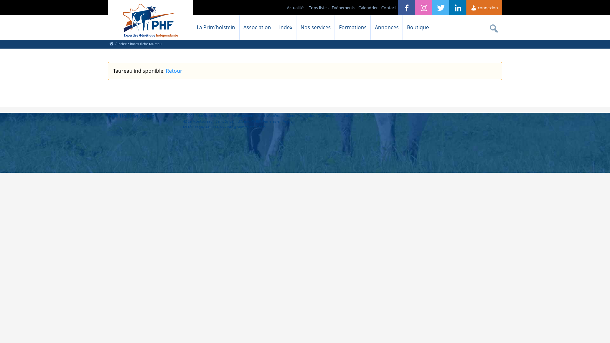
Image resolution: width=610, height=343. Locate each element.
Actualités (296, 7)
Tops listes (319, 7)
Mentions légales (301, 115)
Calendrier (368, 7)
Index (285, 27)
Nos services (316, 27)
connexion (487, 7)
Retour (174, 70)
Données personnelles (336, 115)
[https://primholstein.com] (111, 43)
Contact (388, 7)
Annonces (387, 27)
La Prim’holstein (216, 27)
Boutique (418, 27)
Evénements (343, 7)
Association (257, 27)
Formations (353, 27)
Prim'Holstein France (131, 116)
